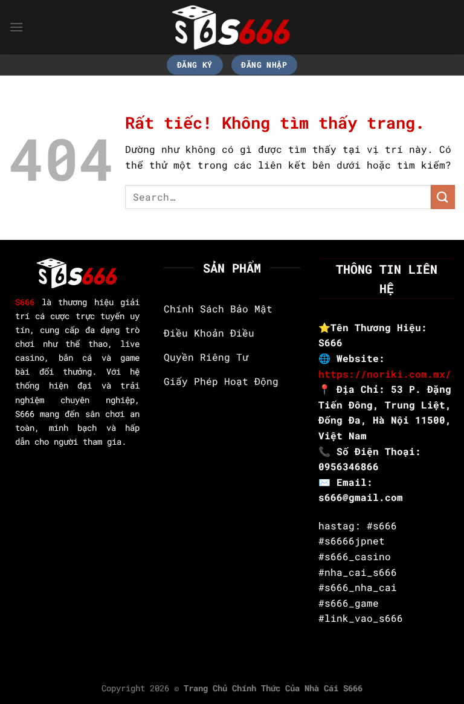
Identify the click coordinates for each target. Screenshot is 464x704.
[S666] (232, 27)
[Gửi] (443, 196)
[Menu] (16, 27)
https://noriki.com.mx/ (384, 373)
